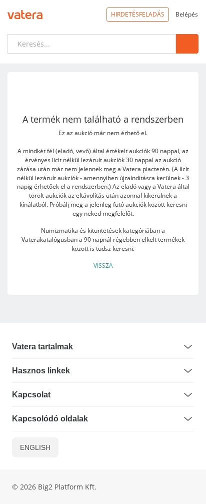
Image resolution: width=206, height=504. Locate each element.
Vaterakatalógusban (50, 239)
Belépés (187, 14)
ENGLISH (35, 447)
